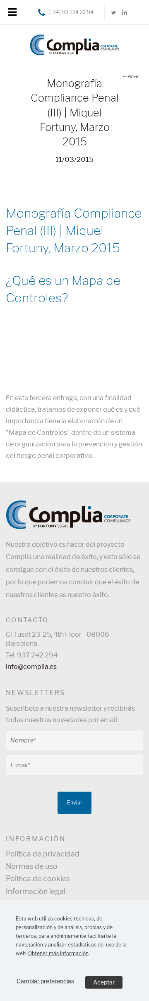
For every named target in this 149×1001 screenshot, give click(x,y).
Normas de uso (32, 866)
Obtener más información (58, 953)
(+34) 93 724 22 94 (71, 12)
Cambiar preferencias (45, 980)
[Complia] (74, 43)
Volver (133, 76)
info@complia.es (31, 667)
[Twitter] (113, 13)
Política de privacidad (42, 853)
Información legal (35, 891)
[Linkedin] (124, 13)
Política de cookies (38, 878)
